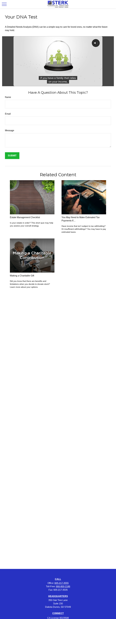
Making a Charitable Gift (22, 275)
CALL (58, 579)
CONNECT (58, 613)
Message (9, 130)
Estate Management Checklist (25, 217)
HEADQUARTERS (58, 596)
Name (8, 97)
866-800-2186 (63, 586)
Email (8, 114)
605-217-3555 (61, 583)
